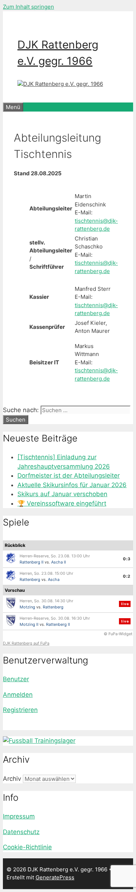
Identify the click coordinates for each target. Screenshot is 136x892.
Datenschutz (21, 832)
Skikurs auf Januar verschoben (62, 494)
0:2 (127, 576)
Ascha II (58, 562)
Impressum (19, 816)
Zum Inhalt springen (28, 6)
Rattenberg (30, 579)
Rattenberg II (32, 562)
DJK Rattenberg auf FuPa (26, 643)
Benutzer (16, 679)
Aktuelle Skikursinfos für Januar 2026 (72, 485)
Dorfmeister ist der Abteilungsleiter (68, 475)
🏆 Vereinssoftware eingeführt (61, 503)
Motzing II (29, 624)
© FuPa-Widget (118, 633)
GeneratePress (55, 877)
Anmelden (18, 694)
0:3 (127, 558)
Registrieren (20, 709)
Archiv (12, 778)
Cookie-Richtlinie (27, 847)
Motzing (27, 607)
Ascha (53, 579)
